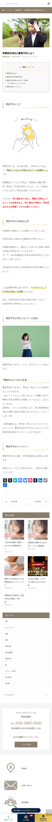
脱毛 (6, 640)
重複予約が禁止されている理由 (16, 80)
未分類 (7, 683)
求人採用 (8, 677)
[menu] (48, 3)
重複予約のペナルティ (13, 87)
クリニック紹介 (10, 671)
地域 (6, 634)
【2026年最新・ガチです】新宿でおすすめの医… (37, 582)
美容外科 (8, 659)
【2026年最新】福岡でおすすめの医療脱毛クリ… (13, 545)
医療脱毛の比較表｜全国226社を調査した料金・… (14, 598)
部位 (6, 621)
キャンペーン (9, 627)
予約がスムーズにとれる (17, 83)
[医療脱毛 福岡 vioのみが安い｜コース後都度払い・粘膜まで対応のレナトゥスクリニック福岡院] (38, 530)
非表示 (30, 67)
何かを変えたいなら (26, 810)
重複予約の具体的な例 (13, 77)
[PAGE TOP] (49, 812)
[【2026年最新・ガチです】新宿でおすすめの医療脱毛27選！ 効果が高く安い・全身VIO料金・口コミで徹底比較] (38, 566)
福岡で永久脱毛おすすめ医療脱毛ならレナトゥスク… (14, 582)
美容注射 (8, 646)
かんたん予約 (26, 744)
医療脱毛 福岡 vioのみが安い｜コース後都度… (37, 544)
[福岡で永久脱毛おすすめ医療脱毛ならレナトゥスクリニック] (14, 566)
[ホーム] (3, 10)
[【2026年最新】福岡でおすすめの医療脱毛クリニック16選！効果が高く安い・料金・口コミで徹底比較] (14, 530)
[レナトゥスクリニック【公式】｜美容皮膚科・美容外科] (12, 3)
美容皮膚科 (9, 652)
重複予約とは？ (11, 73)
